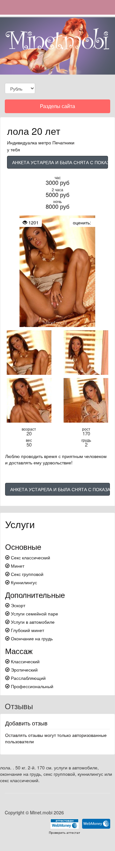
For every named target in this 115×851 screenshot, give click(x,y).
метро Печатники (56, 142)
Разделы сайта (57, 107)
